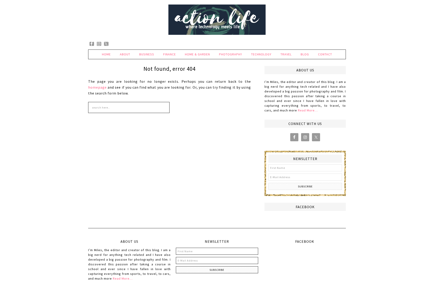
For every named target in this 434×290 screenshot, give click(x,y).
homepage (97, 87)
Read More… (308, 110)
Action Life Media (217, 20)
